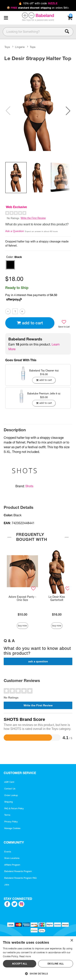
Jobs (6, 884)
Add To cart (32, 322)
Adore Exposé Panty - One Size (22, 598)
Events (7, 851)
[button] (6, 17)
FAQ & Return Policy (14, 808)
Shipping (8, 801)
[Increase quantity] (22, 311)
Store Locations (11, 858)
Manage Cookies (12, 828)
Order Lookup (11, 795)
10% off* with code (38, 3)
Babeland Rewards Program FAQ (20, 878)
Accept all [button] (19, 963)
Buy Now (22, 625)
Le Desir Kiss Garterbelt (57, 598)
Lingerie (20, 46)
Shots (29, 486)
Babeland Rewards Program (18, 871)
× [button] (71, 940)
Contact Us (9, 788)
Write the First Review (33, 218)
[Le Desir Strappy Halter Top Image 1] (38, 110)
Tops (32, 46)
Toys (7, 46)
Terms (7, 815)
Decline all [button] (56, 963)
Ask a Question (14, 231)
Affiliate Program (12, 864)
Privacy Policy (11, 821)
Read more (25, 956)
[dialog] (38, 958)
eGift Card (9, 782)
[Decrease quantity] (8, 311)
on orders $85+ (38, 7)
